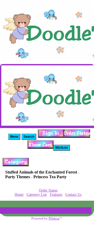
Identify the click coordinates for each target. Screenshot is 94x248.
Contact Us (73, 195)
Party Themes (17, 177)
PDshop (54, 218)
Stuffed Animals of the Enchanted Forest (41, 172)
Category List (37, 195)
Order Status (48, 190)
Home (19, 195)
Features (56, 195)
